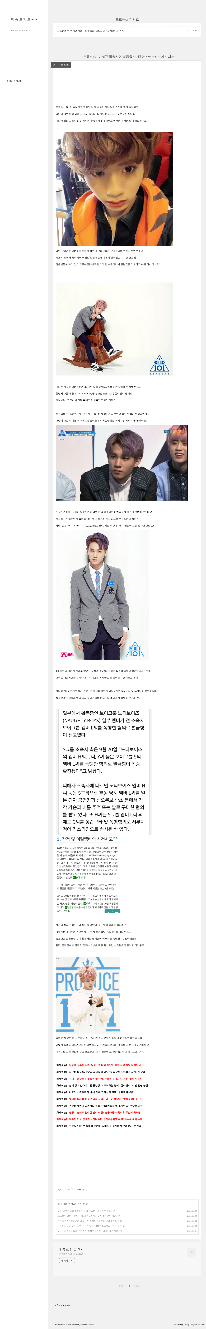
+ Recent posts (62, 1305)
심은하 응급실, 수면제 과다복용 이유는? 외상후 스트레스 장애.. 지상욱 (89, 1226)
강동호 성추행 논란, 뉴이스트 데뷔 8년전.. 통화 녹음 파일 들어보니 (88, 1221)
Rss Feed (58, 1325)
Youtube (83, 1325)
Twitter (68, 1325)
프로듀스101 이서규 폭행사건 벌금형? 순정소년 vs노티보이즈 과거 (90, 30)
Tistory (186, 1325)
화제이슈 (14, 81)
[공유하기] (65, 1189)
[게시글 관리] (69, 1189)
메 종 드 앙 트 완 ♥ (24, 19)
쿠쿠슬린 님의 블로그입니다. (73, 1254)
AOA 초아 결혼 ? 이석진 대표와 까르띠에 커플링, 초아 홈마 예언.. (87, 1216)
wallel (202, 1325)
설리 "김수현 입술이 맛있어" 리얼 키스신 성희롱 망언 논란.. (84, 1211)
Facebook (75, 1325)
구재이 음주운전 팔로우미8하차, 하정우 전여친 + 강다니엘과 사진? (88, 1231)
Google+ (91, 1325)
